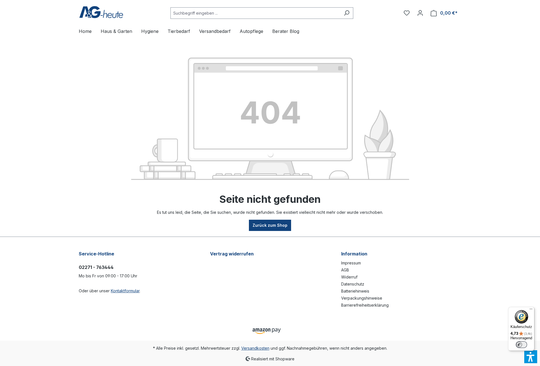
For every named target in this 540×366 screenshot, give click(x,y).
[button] (530, 356)
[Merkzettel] (406, 13)
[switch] (521, 344)
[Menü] (531, 310)
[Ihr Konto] (420, 13)
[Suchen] (346, 13)
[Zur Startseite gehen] (101, 12)
